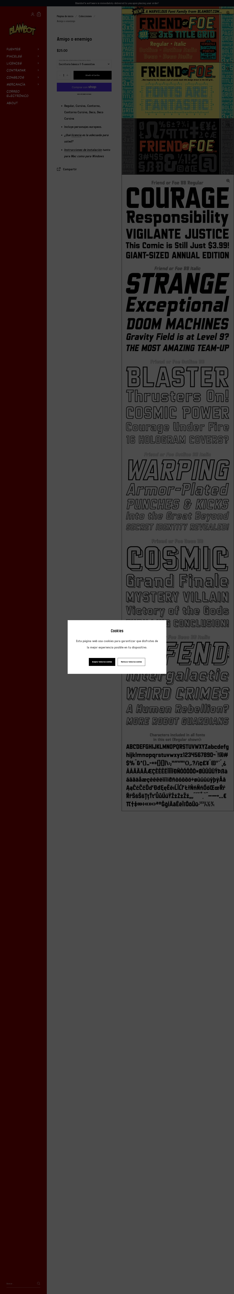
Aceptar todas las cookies (102, 662)
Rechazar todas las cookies (131, 662)
